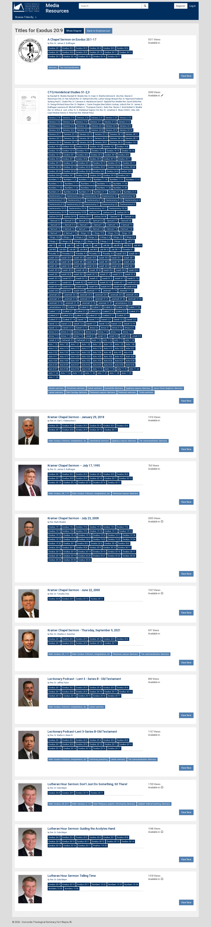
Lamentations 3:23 (57, 307)
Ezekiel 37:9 (80, 315)
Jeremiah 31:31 (102, 299)
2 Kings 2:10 (91, 241)
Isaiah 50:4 (108, 270)
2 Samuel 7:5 (54, 229)
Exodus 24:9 (95, 175)
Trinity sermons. (146, 392)
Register (180, 6)
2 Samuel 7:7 (83, 229)
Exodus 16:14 (128, 151)
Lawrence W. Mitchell (66, 107)
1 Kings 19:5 (98, 233)
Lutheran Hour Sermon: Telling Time (72, 875)
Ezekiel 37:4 (108, 311)
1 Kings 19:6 (112, 233)
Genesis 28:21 (101, 142)
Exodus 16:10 (68, 151)
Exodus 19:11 (111, 531)
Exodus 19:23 (114, 539)
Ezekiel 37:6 (134, 311)
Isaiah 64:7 (66, 291)
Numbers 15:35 (55, 888)
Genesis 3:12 (110, 122)
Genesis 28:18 (55, 142)
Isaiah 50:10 (91, 274)
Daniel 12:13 (81, 328)
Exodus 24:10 (109, 175)
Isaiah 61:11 (54, 282)
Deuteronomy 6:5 (56, 204)
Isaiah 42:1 (54, 266)
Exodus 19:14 (69, 535)
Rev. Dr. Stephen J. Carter (81, 104)
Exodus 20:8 (68, 52)
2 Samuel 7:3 (112, 225)
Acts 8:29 (53, 365)
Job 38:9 (93, 249)
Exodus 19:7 (54, 531)
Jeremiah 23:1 (55, 295)
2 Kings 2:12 (119, 241)
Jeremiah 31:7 (55, 299)
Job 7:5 (79, 245)
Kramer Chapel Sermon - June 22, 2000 (74, 590)
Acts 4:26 (108, 357)
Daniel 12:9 (116, 324)
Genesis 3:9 (68, 122)
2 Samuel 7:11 (55, 233)
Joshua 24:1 (94, 212)
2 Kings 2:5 (117, 237)
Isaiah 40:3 (66, 262)
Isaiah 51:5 (117, 274)
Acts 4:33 (97, 361)
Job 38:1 (107, 245)
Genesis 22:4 (125, 126)
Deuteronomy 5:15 (114, 200)
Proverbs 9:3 (67, 254)
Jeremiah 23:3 (85, 295)
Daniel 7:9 (81, 319)
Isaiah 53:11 (68, 278)
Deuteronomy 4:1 (56, 196)
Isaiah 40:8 (129, 262)
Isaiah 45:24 (81, 270)
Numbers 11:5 (70, 179)
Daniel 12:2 (119, 319)
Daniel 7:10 (94, 319)
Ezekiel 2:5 (121, 307)
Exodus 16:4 (68, 146)
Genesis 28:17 (131, 138)
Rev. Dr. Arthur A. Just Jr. (59, 110)
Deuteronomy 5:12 (57, 200)
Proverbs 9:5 (94, 254)
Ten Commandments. (69, 67)
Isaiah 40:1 (129, 258)
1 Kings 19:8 (54, 237)
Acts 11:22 (134, 369)
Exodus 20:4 (95, 48)
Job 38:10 (104, 249)
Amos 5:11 (129, 328)
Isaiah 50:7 (54, 274)
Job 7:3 (61, 245)
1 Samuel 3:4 (69, 221)
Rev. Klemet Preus (86, 113)
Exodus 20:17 (114, 56)
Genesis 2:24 (54, 122)
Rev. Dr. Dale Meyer (58, 788)
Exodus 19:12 (125, 531)
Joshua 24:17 (85, 216)
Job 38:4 (137, 245)
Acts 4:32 (86, 361)
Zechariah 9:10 (83, 340)
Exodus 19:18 (129, 535)
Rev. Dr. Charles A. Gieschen (62, 634)
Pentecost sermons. (127, 392)
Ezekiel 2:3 (97, 307)
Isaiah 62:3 (92, 282)
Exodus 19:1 (54, 527)
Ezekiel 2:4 (109, 307)
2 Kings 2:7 (54, 241)
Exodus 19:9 (81, 531)
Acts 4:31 (75, 361)
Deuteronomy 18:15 (57, 208)
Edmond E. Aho (113, 96)
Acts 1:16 (107, 340)
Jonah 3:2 (101, 336)
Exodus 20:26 (84, 171)
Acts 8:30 (64, 365)
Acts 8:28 (130, 361)
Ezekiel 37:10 (94, 315)
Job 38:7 (73, 249)
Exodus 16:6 (95, 146)
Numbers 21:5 (70, 192)
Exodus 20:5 (109, 48)
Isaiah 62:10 (105, 282)
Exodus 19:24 (129, 539)
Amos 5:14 (78, 332)
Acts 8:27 (119, 361)
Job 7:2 (52, 245)
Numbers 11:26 (71, 188)
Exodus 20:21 (99, 167)
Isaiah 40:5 (91, 262)
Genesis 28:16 (116, 138)
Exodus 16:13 (113, 151)
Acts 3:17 (86, 348)
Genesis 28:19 (70, 142)
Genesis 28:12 (55, 138)
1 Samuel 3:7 (111, 221)
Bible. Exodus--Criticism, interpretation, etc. (68, 441)
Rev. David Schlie (130, 101)
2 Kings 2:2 (80, 237)
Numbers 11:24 (120, 184)
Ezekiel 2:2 (85, 307)
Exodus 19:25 (55, 543)
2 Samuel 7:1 (84, 225)
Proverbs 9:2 (54, 254)
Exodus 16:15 (55, 155)
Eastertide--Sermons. (114, 388)
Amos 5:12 (54, 332)
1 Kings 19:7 (126, 233)
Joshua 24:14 (123, 212)
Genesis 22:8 (97, 130)
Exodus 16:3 (54, 146)
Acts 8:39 (75, 369)
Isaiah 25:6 (121, 254)
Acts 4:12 (64, 357)
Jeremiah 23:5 (116, 295)
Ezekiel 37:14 (69, 319)
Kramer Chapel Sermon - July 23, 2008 (73, 518)
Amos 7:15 (78, 336)
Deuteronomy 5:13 (76, 200)
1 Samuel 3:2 (129, 216)
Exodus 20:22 (114, 167)
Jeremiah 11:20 (126, 291)
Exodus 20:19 (69, 167)
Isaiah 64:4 (119, 286)
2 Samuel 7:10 (126, 229)
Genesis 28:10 (116, 134)
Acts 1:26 (130, 344)
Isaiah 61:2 (107, 278)
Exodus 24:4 (112, 171)
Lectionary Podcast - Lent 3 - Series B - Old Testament (84, 679)
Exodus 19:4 (95, 527)
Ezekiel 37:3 (94, 311)
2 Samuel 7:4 (126, 225)
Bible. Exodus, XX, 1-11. (59, 654)
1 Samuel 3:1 (114, 216)
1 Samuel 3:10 (69, 225)
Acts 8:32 (86, 365)
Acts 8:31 (75, 365)
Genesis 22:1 (83, 126)
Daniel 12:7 (91, 324)
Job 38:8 (83, 249)
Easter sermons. (95, 388)
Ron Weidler (117, 101)
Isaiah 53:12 (81, 278)
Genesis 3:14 (54, 126)
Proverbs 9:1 (128, 249)
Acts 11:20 (110, 369)
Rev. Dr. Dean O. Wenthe (95, 96)
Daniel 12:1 (106, 319)
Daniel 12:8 (104, 324)
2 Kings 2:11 (105, 241)
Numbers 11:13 (55, 184)
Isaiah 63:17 (68, 286)
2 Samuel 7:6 (69, 229)
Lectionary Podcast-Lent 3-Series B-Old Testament (82, 731)
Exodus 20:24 (55, 171)
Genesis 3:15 (69, 126)
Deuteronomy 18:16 (77, 208)
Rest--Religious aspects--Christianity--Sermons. (114, 804)
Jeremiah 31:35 (72, 303)
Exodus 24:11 (124, 175)
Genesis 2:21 (97, 118)
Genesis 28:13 (70, 138)
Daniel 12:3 (131, 319)
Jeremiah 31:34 (56, 303)
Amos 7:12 (128, 332)
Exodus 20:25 (69, 171)
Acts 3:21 (130, 348)
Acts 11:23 (53, 373)
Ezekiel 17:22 (134, 307)
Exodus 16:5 (81, 146)
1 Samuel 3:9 (54, 225)
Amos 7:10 (103, 332)
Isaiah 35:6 (104, 258)
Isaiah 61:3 (120, 278)
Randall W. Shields (58, 96)
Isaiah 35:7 (116, 258)
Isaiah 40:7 (116, 262)
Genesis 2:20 (83, 118)
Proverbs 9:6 (108, 254)
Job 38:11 (115, 249)
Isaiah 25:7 (134, 254)
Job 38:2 (117, 245)
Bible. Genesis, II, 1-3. (81, 804)
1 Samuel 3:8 (125, 221)
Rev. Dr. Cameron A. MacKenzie (82, 101)
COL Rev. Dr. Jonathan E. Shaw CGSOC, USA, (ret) (117, 110)
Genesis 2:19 (69, 118)
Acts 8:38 (64, 369)
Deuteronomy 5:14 (95, 200)
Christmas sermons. (75, 388)
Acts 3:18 (97, 348)
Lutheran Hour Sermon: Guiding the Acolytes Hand (81, 828)
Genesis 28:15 (101, 138)
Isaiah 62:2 (80, 282)
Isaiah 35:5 (91, 258)
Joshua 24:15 (55, 216)
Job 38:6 (63, 249)
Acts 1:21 (75, 344)
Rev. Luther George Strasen (106, 99)
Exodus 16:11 (83, 151)
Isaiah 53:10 (54, 278)
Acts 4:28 (130, 357)
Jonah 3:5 (136, 336)
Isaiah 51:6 (130, 274)
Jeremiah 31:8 (70, 299)
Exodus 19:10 (96, 531)
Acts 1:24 (108, 344)
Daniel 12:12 (68, 328)
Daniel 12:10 (129, 324)
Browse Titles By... (25, 17)
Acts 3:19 (108, 348)
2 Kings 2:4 (105, 237)
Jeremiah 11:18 (93, 291)
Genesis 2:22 (111, 118)
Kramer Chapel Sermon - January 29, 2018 (76, 417)
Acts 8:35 (119, 365)
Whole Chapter (74, 30)
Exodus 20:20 (84, 167)
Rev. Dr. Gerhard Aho (85, 99)
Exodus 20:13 (55, 56)
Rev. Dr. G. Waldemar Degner (82, 110)
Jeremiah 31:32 (118, 299)
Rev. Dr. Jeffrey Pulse (59, 683)
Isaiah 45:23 (68, 270)
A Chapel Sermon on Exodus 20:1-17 (72, 39)
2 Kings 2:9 (79, 241)
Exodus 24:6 (54, 175)
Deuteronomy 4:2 (74, 196)
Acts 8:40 (86, 369)
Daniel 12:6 (79, 324)
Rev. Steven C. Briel (117, 107)
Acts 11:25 (78, 373)
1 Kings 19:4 (84, 233)
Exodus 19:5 (109, 527)
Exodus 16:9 (54, 151)
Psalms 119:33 (100, 845)
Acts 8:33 (97, 365)
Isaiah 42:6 (116, 266)
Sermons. (53, 67)
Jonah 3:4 (124, 336)
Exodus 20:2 (68, 48)
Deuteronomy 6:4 (132, 200)
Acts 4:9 (117, 352)
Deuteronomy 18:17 (97, 208)
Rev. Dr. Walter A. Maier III (61, 735)
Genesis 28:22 (116, 142)
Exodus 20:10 (96, 52)
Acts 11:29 (127, 373)
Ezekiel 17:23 (54, 311)
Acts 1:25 (119, 344)
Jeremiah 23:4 (101, 295)
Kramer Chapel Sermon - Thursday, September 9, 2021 (84, 630)
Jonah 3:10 (54, 340)
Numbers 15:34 (131, 884)
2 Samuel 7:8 (97, 229)
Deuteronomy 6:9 (127, 204)
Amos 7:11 (115, 332)
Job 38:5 (52, 249)
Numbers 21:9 (130, 192)
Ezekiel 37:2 (81, 311)
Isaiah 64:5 (131, 286)
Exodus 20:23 (129, 167)
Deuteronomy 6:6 (74, 204)
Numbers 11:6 (85, 179)
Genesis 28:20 (85, 142)
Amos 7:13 (54, 336)
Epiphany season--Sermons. (138, 388)
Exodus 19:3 (81, 527)
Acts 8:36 (130, 365)
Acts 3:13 (53, 348)
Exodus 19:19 (55, 539)
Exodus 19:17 (114, 535)
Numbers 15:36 (71, 888)
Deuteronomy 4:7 (109, 196)
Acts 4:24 (86, 357)
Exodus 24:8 (81, 175)
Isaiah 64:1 (81, 286)
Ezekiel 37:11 (108, 315)
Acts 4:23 (75, 357)
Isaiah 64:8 (79, 291)
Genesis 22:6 (69, 130)
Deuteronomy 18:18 (118, 208)
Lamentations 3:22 (123, 303)
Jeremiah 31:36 (89, 303)
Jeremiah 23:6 (131, 295)
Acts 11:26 (90, 373)
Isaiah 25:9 (66, 258)
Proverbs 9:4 (81, 254)
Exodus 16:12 (98, 151)
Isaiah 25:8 (54, 258)
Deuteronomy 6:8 (109, 204)
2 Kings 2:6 (130, 237)
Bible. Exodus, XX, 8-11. (59, 804)
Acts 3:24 (75, 352)
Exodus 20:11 (111, 52)
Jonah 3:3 (113, 336)
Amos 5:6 (94, 328)
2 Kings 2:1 (67, 237)
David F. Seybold (104, 101)
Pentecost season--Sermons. (103, 392)
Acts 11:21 (122, 369)
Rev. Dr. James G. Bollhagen (62, 43)
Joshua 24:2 (108, 212)
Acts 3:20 (119, 348)
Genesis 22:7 (83, 130)
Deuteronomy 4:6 (92, 196)
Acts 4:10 (128, 352)
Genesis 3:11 (96, 122)
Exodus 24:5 (126, 171)
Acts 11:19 (98, 369)
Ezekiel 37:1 (68, 311)
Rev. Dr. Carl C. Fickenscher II (62, 421)
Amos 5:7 (105, 328)
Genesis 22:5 (54, 130)
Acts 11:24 (66, 373)
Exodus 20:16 (99, 56)
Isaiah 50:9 (79, 274)
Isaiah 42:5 (104, 266)
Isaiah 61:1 (95, 278)
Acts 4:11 (53, 357)
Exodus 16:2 (130, 142)
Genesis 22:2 (97, 126)
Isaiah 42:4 (91, 266)
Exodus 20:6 (122, 48)
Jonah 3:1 (90, 336)
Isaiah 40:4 (79, 262)
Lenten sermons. (56, 392)
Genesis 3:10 (82, 122)
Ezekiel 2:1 (73, 307)
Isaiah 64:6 (54, 291)
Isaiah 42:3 (79, 266)
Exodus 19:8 (68, 531)
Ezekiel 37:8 (67, 315)
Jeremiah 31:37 (105, 303)
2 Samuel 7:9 (111, 229)
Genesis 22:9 (111, 130)
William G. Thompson (86, 107)
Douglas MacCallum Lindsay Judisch (110, 104)
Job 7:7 (97, 245)
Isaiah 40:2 (54, 262)
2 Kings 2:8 (66, 241)
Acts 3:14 (64, 348)
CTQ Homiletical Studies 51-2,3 (69, 92)
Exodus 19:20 (69, 539)
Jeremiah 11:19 (110, 291)
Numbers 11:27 (88, 188)
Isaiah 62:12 (132, 282)
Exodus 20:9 (81, 52)
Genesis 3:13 (124, 122)
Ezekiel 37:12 (123, 315)
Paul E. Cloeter (61, 101)
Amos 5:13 (66, 332)
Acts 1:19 (53, 344)
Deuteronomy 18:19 (57, 212)
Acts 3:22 (53, 352)
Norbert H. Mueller (134, 107)
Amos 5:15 (91, 332)
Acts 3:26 (97, 352)
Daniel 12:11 (54, 328)
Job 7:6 (88, 245)
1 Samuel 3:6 (97, 221)
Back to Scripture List (98, 30)
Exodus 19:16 (99, 535)
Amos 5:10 (117, 328)
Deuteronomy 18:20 (77, 212)
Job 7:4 (70, 245)
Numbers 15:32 (99, 884)
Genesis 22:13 (85, 134)
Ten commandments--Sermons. (153, 441)
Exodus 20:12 (125, 52)
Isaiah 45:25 (95, 270)
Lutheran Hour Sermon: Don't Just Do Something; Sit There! (87, 784)
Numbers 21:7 (100, 192)
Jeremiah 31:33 (135, 299)
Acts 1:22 (86, 344)
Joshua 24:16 (70, 216)
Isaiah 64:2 (94, 286)
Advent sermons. (56, 388)
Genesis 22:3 (111, 126)
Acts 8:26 (108, 361)
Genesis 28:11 (131, 134)
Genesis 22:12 (70, 134)
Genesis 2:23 (125, 118)
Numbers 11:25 (55, 188)
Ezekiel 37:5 (121, 311)
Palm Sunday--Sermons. (77, 392)
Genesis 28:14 (85, 138)
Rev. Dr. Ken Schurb (67, 99)
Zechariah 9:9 (67, 340)
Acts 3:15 (75, 348)
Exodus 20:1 (54, 48)
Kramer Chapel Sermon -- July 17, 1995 (74, 465)
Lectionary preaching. (98, 759)
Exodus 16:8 (122, 146)
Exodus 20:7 (54, 52)
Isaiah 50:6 (133, 270)
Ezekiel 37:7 (54, 315)
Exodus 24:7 (68, 175)
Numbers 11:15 (88, 184)
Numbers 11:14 (71, 184)
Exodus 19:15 (84, 535)
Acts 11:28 (114, 373)
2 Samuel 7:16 (70, 233)
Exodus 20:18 (55, 167)
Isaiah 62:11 (119, 282)
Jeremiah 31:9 (85, 299)
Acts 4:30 (64, 361)
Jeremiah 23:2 (70, 295)
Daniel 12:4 (54, 324)
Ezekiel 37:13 (54, 319)
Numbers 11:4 (55, 179)
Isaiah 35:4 (79, 258)
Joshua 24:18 (100, 216)
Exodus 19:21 (84, 539)
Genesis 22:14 (101, 134)
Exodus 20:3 (81, 48)
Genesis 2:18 (54, 118)
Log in (193, 6)
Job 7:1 (130, 241)
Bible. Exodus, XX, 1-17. (59, 493)
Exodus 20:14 (69, 56)
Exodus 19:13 (55, 535)
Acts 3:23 (64, 352)
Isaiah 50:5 (121, 270)
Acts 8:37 (53, 369)
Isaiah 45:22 (54, 270)
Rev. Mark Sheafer (58, 522)
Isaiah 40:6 (104, 262)
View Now (186, 76)
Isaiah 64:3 (106, 286)
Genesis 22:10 (126, 130)
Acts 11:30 (53, 377)
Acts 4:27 (119, 357)
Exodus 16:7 (109, 146)
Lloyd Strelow (54, 113)
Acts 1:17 (118, 340)
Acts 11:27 (102, 373)
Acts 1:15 (96, 340)
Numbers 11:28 (104, 188)
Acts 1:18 (129, 340)
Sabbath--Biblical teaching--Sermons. (154, 804)
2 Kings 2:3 (92, 237)
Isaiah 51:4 (105, 274)
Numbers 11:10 (100, 179)
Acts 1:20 (64, 344)
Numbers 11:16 (104, 184)
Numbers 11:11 (116, 179)
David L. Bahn (102, 107)
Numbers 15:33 (115, 884)
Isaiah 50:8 (66, 274)
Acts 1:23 (97, 344)
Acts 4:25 (97, 357)
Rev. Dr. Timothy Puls (59, 594)
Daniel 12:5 (66, 324)
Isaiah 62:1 (67, 282)
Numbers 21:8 (115, 192)
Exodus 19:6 (122, 527)
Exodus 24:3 (98, 171)
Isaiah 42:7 (129, 266)
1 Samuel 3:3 (54, 221)
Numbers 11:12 (133, 179)
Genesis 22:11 (55, 134)
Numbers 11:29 (120, 188)
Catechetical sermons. (99, 441)
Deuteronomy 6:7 (92, 204)
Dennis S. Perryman (69, 113)
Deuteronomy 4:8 (127, 196)
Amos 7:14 (66, 336)
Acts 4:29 (53, 361)
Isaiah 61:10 (132, 278)
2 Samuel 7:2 (98, 225)
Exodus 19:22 (99, 539)
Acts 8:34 (108, 365)
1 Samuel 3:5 (83, 221)
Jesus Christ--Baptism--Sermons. (168, 388)
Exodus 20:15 (84, 56)
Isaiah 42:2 (66, 266)
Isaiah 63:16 (54, 286)
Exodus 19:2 (68, 527)
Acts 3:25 (86, 352)
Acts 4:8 (107, 352)
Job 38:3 (127, 245)
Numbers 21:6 (85, 192)
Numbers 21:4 (55, 192)
